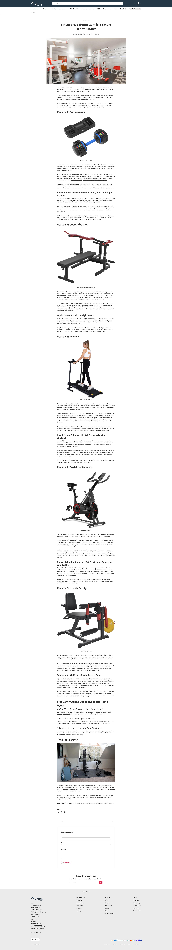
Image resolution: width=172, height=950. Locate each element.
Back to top (85, 892)
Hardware (91, 9)
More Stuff (123, 9)
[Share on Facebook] (61, 812)
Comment (63, 849)
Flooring (54, 9)
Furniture (45, 9)
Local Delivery (80, 905)
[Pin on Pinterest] (64, 812)
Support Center (81, 903)
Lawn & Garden (107, 9)
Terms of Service (137, 911)
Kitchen (99, 9)
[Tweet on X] (58, 812)
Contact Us (79, 900)
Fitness (83, 9)
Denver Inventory (35, 9)
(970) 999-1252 (38, 925)
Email (62, 843)
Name (62, 836)
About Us (107, 903)
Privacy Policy (136, 908)
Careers (107, 908)
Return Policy (136, 900)
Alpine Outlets (36, 944)
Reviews (107, 900)
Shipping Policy (137, 905)
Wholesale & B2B (109, 913)
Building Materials (73, 9)
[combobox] (87, 3)
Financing (79, 908)
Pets (116, 9)
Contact (33, 12)
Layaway (79, 911)
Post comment (66, 862)
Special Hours (108, 905)
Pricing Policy (136, 903)
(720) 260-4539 (38, 909)
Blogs (106, 911)
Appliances (62, 9)
